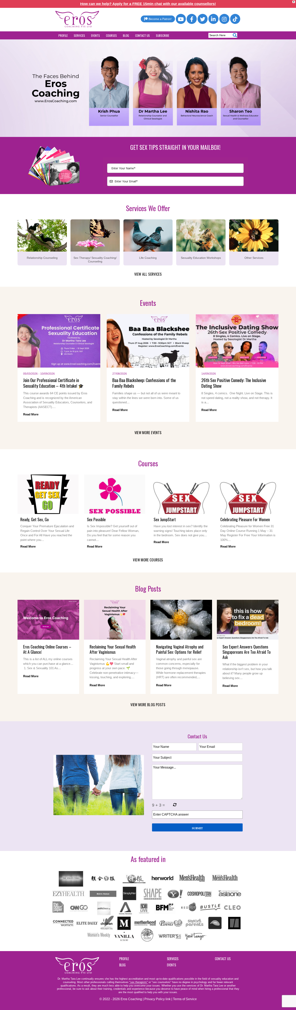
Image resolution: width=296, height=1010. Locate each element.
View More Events (148, 432)
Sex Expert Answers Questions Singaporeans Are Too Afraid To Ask (247, 652)
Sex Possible (96, 519)
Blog (126, 35)
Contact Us (142, 35)
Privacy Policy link (157, 999)
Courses (111, 35)
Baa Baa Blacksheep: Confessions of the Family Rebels (144, 383)
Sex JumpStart (165, 519)
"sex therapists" (138, 982)
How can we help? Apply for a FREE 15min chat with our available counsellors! (148, 4)
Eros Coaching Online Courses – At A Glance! (47, 649)
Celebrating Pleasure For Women (245, 519)
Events (95, 35)
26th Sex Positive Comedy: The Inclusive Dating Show (233, 383)
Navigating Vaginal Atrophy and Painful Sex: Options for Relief (179, 649)
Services (79, 35)
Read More (30, 414)
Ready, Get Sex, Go (34, 519)
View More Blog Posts (147, 704)
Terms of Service (185, 999)
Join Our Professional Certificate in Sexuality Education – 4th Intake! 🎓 (53, 383)
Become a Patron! (160, 19)
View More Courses (148, 559)
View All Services (148, 274)
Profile (63, 35)
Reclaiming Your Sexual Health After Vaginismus (113, 649)
